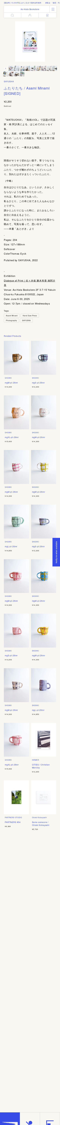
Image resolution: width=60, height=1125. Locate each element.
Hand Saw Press (30, 315)
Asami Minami (12, 315)
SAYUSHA (9, 81)
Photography (11, 320)
